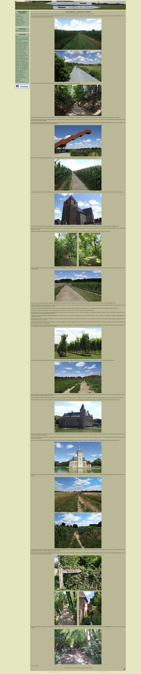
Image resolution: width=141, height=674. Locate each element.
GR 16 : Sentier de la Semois (21, 49)
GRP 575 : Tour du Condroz (21, 70)
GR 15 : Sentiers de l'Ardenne (21, 48)
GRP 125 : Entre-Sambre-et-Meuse (22, 62)
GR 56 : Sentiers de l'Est (20, 51)
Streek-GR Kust (18, 78)
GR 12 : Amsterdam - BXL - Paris (21, 45)
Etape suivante (89, 667)
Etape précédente (67, 667)
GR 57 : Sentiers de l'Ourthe (21, 52)
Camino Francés (19, 40)
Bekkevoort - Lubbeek (20, 17)
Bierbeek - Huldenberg (20, 20)
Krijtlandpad (18, 80)
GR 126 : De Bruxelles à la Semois (22, 55)
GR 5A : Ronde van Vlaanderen (21, 43)
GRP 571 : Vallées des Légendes (21, 67)
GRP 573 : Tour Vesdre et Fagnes (22, 68)
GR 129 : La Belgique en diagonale (22, 58)
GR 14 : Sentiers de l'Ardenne (21, 46)
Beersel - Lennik (19, 25)
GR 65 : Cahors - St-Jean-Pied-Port (22, 39)
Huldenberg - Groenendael (20, 22)
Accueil (17, 36)
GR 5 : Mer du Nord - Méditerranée (22, 42)
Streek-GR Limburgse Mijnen (21, 77)
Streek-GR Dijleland (19, 71)
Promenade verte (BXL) (20, 81)
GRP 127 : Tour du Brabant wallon (22, 64)
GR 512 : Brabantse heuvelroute (21, 59)
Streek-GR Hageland (19, 74)
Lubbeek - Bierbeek (19, 19)
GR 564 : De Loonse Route (20, 61)
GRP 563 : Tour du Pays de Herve (22, 65)
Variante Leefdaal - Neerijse (21, 30)
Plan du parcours (35, 665)
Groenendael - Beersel (20, 23)
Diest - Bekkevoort (19, 16)
